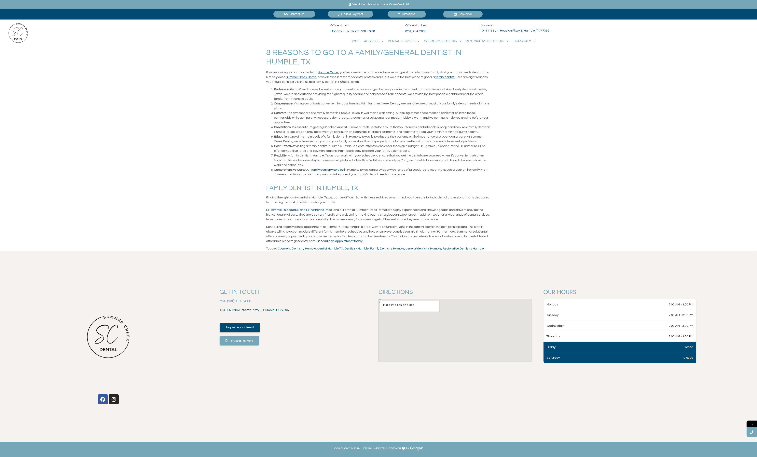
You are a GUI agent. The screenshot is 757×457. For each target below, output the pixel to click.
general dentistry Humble (423, 248)
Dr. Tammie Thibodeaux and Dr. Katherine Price (299, 209)
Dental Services (402, 41)
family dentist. (445, 77)
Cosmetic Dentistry (440, 41)
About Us (371, 41)
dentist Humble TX (330, 248)
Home (355, 41)
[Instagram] (114, 399)
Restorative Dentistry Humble (463, 248)
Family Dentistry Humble (387, 248)
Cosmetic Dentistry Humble (297, 248)
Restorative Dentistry (485, 41)
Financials (522, 41)
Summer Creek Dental (301, 77)
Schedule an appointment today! (339, 241)
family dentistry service (327, 169)
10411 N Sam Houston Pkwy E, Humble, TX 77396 (514, 30)
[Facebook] (103, 399)
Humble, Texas (328, 72)
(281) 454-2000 (415, 31)
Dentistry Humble (356, 248)
